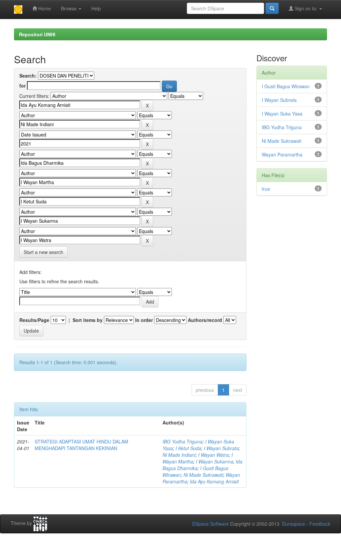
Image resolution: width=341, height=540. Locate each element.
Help (96, 8)
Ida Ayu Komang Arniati (214, 481)
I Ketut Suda (188, 448)
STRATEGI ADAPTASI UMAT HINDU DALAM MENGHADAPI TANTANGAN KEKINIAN (81, 444)
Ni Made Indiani (179, 454)
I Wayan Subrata (221, 448)
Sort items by (88, 320)
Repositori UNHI (37, 34)
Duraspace (293, 523)
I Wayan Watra (213, 454)
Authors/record (205, 320)
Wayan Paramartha (282, 154)
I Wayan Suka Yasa (282, 113)
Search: (28, 75)
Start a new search (43, 252)
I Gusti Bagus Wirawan (286, 86)
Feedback (319, 523)
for (22, 85)
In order (144, 320)
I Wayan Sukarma (214, 461)
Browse (69, 8)
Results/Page (34, 320)
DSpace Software (210, 523)
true (266, 188)
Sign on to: (306, 8)
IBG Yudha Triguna (182, 441)
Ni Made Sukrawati (203, 474)
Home (44, 8)
